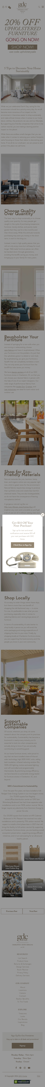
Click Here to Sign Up (22, 545)
